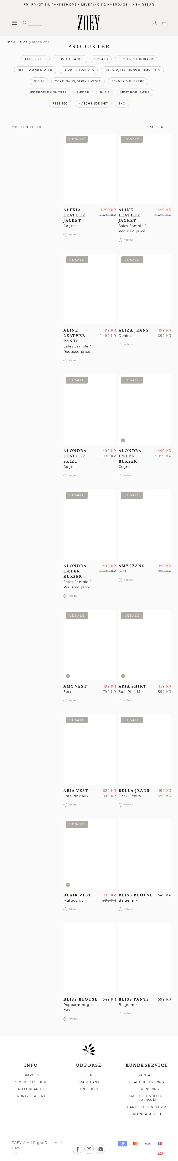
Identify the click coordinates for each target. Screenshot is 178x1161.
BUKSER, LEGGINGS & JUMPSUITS (132, 70)
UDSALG (101, 59)
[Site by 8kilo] (16, 1154)
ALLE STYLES (35, 59)
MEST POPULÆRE (134, 92)
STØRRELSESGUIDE (31, 1082)
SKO (122, 103)
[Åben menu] (14, 23)
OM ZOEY (31, 1075)
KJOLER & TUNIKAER (136, 59)
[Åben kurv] (164, 22)
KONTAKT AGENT (31, 1096)
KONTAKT (147, 1075)
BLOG (89, 1075)
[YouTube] (100, 1149)
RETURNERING (146, 1089)
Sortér (157, 127)
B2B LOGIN (89, 1089)
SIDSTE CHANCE (70, 59)
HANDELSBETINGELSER (146, 1107)
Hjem (11, 42)
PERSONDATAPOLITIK (146, 1114)
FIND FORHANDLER (31, 1089)
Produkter (41, 42)
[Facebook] (77, 1149)
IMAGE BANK (89, 1082)
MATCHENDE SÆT (93, 103)
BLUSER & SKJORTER (35, 70)
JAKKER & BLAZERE (128, 81)
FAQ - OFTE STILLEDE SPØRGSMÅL (147, 1098)
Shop (24, 42)
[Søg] (32, 22)
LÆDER (83, 92)
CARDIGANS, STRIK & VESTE (78, 81)
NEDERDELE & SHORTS (48, 92)
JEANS (39, 81)
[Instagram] (89, 1149)
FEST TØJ (60, 103)
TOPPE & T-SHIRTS (78, 70)
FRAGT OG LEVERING (146, 1082)
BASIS (105, 92)
